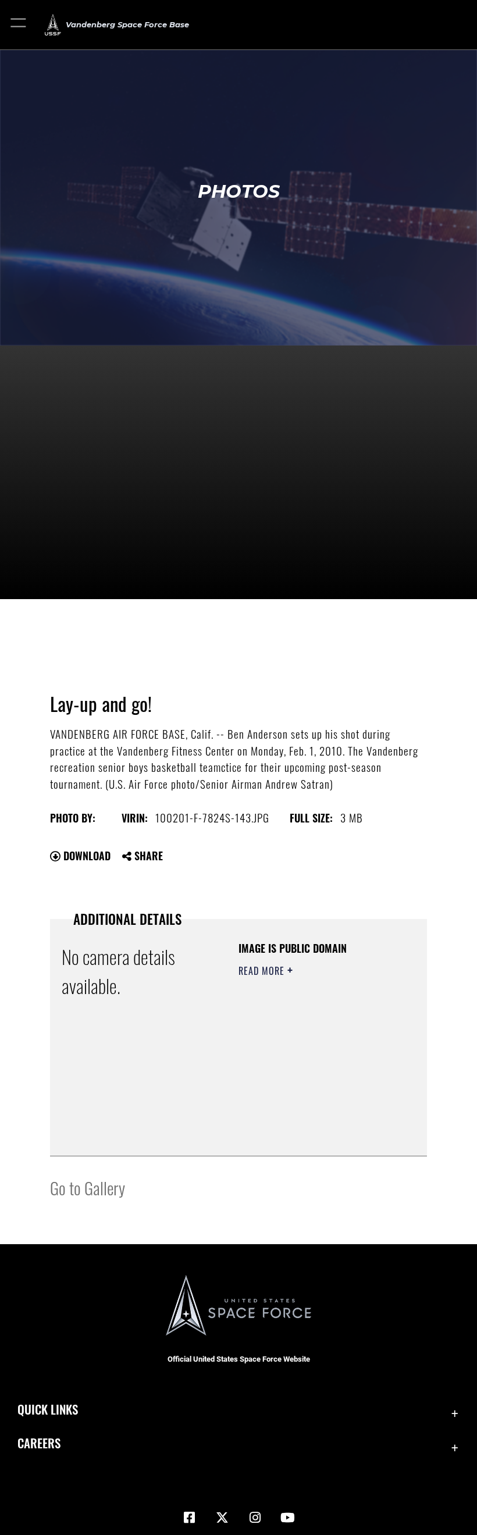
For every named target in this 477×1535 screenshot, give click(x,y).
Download (85, 855)
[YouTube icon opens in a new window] (287, 1517)
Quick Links (47, 1409)
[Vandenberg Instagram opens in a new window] (255, 1517)
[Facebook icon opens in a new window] (189, 1517)
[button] (19, 24)
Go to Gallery (87, 1187)
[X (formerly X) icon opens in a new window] (222, 1517)
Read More (262, 971)
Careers (38, 1443)
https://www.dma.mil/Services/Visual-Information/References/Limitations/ (309, 1118)
